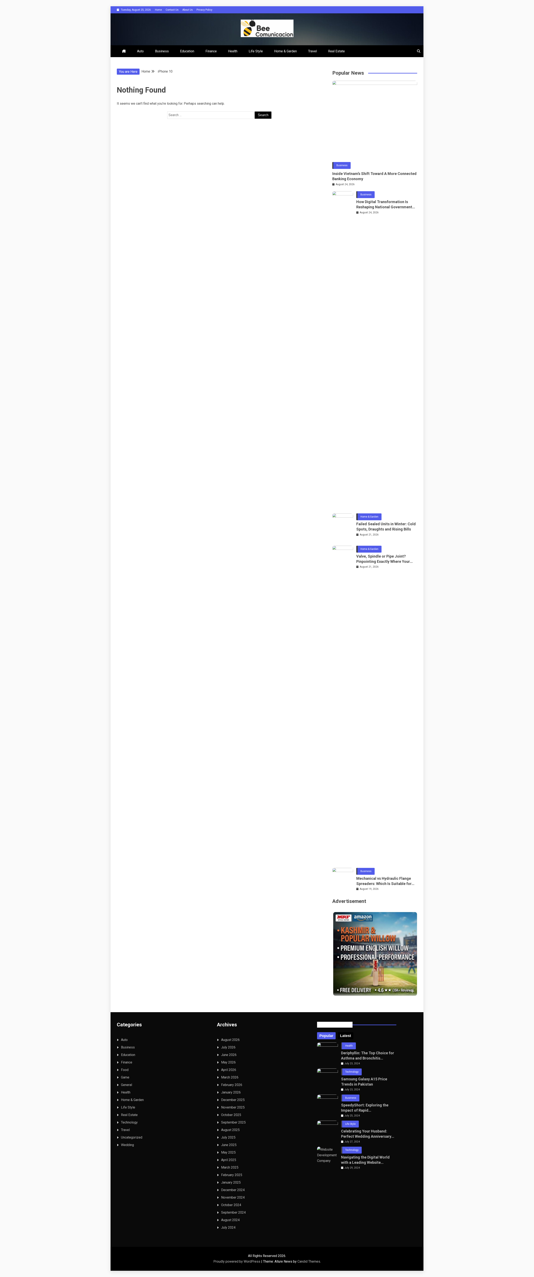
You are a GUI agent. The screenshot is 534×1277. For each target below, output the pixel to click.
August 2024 (230, 1220)
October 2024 (231, 1205)
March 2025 (229, 1167)
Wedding (127, 1145)
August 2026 (230, 1040)
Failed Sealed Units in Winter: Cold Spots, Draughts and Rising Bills (386, 526)
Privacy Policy (204, 9)
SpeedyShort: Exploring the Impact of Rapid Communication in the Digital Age (366, 1108)
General (126, 1085)
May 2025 (228, 1152)
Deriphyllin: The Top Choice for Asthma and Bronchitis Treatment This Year (367, 1056)
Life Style (256, 51)
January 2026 (231, 1092)
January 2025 (231, 1182)
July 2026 (228, 1047)
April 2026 (228, 1070)
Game (125, 1077)
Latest (345, 1036)
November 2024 (233, 1197)
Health (232, 51)
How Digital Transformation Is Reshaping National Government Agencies (384, 205)
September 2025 (233, 1122)
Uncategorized (131, 1137)
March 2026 (229, 1077)
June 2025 (229, 1145)
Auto (140, 51)
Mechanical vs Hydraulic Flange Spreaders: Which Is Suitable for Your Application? (384, 881)
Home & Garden (285, 51)
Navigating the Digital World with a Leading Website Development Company (365, 1160)
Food (124, 1070)
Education (187, 51)
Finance (211, 51)
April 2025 (228, 1160)
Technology (129, 1122)
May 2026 (228, 1062)
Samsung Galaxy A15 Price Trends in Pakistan (364, 1081)
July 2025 (228, 1137)
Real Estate (336, 51)
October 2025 (231, 1115)
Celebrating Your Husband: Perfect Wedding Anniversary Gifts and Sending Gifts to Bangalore (366, 1134)
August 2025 (230, 1130)
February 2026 (231, 1085)
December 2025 (233, 1100)
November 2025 (233, 1107)
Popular (326, 1036)
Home (158, 9)
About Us (187, 9)
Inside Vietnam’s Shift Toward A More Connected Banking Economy (374, 176)
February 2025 (231, 1175)
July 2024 (228, 1227)
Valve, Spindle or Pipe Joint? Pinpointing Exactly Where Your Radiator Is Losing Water (383, 559)
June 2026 (229, 1055)
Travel (312, 51)
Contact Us (172, 9)
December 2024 (233, 1190)
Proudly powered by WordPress (237, 1261)
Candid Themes (308, 1261)
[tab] (326, 1035)
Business (162, 51)
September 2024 (233, 1212)
